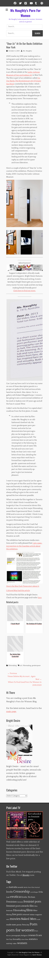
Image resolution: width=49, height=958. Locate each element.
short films (24, 939)
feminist (20, 902)
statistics (33, 939)
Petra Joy (25, 925)
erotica (15, 897)
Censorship (21, 891)
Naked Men (28, 919)
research (33, 935)
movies (15, 919)
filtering (9, 915)
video (15, 943)
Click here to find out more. (24, 291)
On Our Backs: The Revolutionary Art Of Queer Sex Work (23, 81)
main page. (11, 711)
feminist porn (32, 901)
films (29, 910)
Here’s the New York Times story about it (22, 586)
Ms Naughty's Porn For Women (25, 13)
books (9, 891)
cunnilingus (34, 892)
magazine (38, 915)
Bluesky (26, 875)
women (22, 943)
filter (35, 910)
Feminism (11, 901)
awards (20, 887)
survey (9, 943)
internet (25, 915)
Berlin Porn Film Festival (32, 887)
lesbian (32, 915)
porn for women (20, 930)
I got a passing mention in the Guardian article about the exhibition (24, 546)
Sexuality (17, 939)
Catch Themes (37, 955)
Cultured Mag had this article (18, 591)
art (21, 665)
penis (19, 925)
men (7, 919)
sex (40, 935)
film (32, 906)
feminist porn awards (17, 906)
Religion (24, 935)
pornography (16, 935)
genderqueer (36, 665)
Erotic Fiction (28, 897)
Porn (33, 924)
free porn (17, 914)
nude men (11, 925)
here (40, 598)
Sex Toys (9, 939)
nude (38, 919)
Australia (12, 887)
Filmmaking (12, 665)
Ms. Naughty (27, 51)
